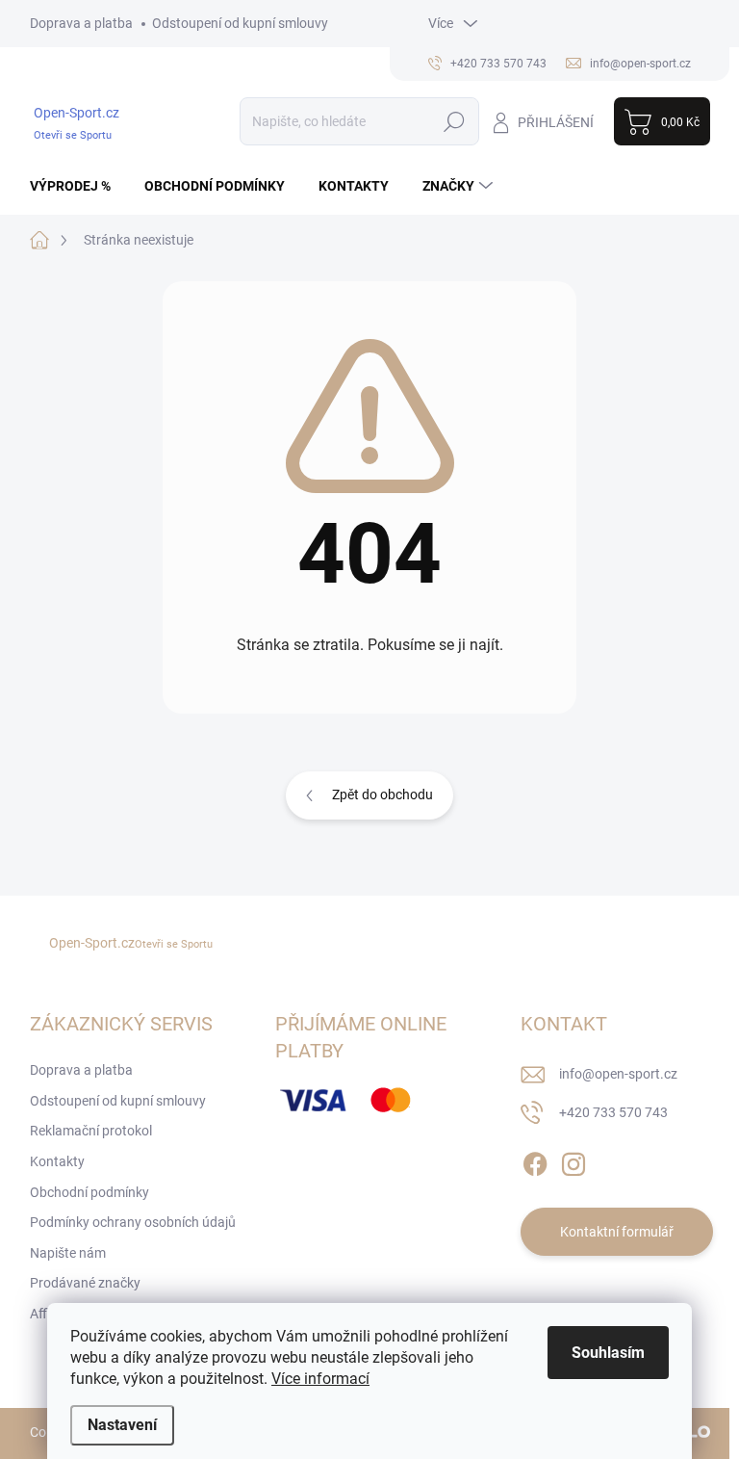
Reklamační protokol (91, 1130)
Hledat (453, 121)
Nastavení (122, 1425)
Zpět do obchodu (382, 794)
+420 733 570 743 (613, 1112)
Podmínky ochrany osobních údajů (133, 1222)
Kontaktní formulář (617, 1231)
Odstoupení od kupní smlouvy (240, 23)
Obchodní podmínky (89, 1192)
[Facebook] (535, 1160)
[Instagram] (573, 1160)
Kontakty (57, 1161)
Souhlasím (608, 1352)
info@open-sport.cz (618, 1073)
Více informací (320, 1378)
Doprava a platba (81, 23)
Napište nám (68, 1253)
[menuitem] (77, 186)
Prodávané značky (85, 1282)
